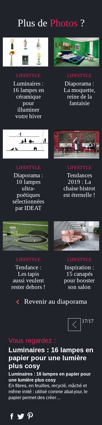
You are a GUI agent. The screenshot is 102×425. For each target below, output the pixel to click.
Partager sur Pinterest (30, 415)
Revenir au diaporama (55, 301)
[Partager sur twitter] (20, 416)
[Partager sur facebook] (11, 416)
